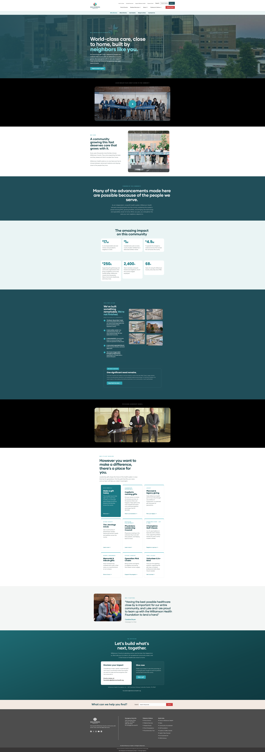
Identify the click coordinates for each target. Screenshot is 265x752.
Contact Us (151, 13)
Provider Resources (129, 3)
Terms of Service (143, 748)
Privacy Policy (137, 748)
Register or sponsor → (152, 547)
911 (137, 725)
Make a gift (141, 677)
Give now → (106, 513)
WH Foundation (163, 728)
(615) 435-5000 (129, 723)
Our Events (132, 13)
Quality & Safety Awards (165, 730)
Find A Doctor (124, 7)
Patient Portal (170, 7)
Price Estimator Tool (149, 730)
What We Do (123, 13)
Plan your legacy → (151, 513)
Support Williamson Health (140, 3)
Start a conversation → (131, 513)
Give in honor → (107, 574)
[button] (172, 3)
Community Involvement (166, 725)
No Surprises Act (163, 735)
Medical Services (134, 7)
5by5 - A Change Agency (140, 750)
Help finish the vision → (114, 383)
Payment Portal (150, 3)
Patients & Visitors (155, 7)
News (160, 723)
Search (157, 3)
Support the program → (131, 574)
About (145, 7)
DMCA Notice (162, 738)
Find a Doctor (147, 720)
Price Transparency (149, 728)
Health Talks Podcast (164, 733)
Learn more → (106, 547)
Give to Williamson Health (166, 720)
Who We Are (113, 13)
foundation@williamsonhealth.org (132, 690)
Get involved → (150, 574)
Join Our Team (121, 3)
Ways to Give (142, 13)
